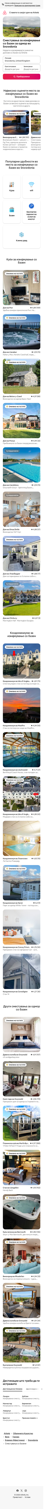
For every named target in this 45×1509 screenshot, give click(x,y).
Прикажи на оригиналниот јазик (27, 5)
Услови (27, 1497)
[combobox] (21, 60)
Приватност (17, 1497)
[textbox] (12, 69)
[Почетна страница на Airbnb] (4, 12)
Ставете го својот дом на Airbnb (24, 12)
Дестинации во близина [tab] (12, 1389)
